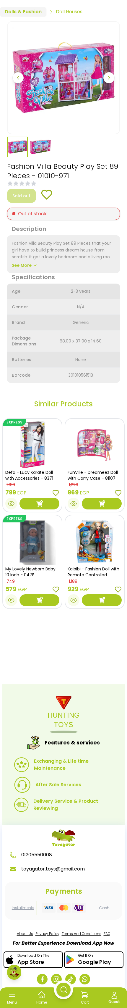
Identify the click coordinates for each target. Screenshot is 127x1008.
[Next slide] (109, 77)
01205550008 (36, 854)
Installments (23, 908)
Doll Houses (69, 11)
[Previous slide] (18, 77)
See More (22, 265)
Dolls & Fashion (23, 11)
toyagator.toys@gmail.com (53, 868)
